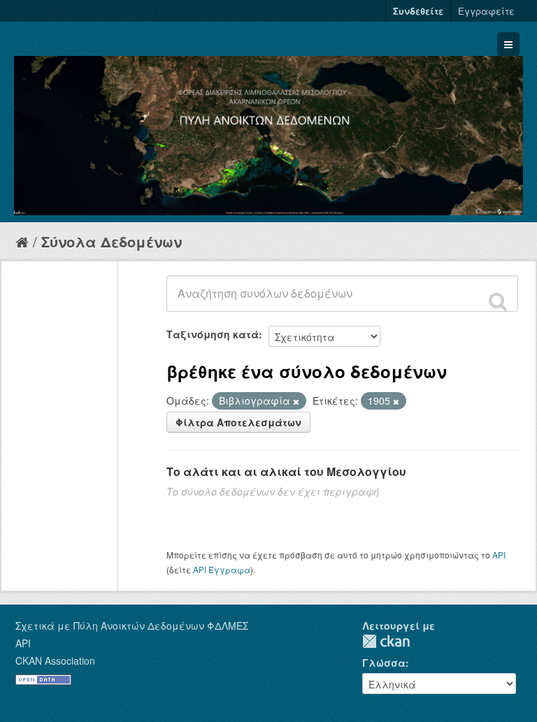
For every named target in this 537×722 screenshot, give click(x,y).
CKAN (386, 641)
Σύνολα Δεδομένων (111, 241)
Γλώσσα (384, 663)
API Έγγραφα (221, 569)
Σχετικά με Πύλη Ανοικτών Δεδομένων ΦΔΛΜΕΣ (131, 626)
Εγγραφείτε (486, 10)
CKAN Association (55, 660)
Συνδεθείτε (418, 10)
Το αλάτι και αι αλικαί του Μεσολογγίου (286, 471)
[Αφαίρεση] (296, 401)
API (499, 555)
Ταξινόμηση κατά (212, 334)
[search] (498, 301)
